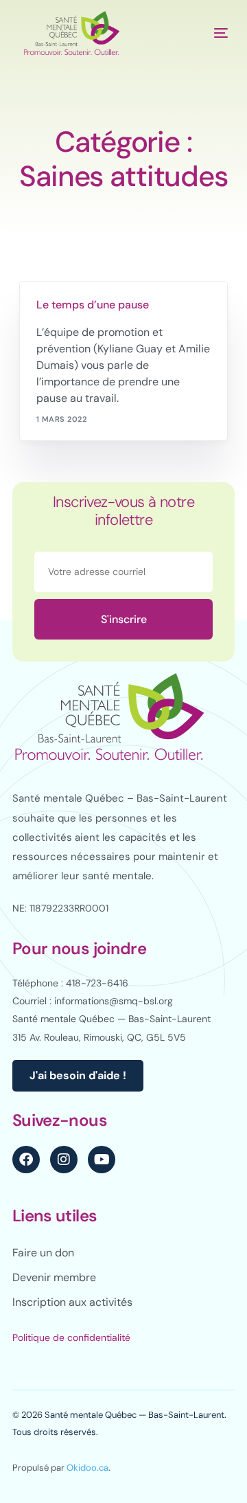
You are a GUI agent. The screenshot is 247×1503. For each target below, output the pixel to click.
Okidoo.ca (87, 1467)
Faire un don (43, 1252)
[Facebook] (26, 1159)
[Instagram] (64, 1159)
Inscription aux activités (72, 1302)
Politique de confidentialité (71, 1337)
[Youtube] (101, 1159)
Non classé (66, 290)
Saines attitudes (131, 290)
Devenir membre (54, 1277)
